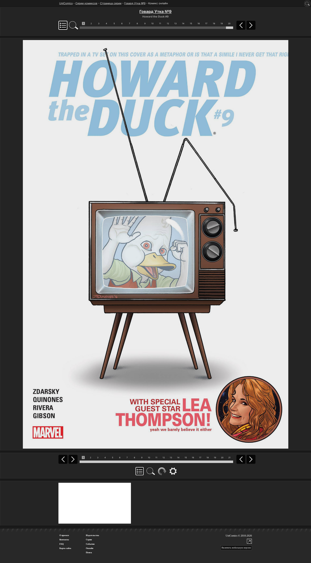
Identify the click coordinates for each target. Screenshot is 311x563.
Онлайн (89, 548)
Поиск (89, 552)
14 (183, 23)
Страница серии (110, 3)
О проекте (64, 535)
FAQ (61, 544)
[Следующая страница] (155, 244)
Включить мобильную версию (236, 547)
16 (199, 23)
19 (222, 23)
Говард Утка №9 (134, 3)
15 (191, 23)
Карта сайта (65, 548)
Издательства (92, 535)
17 (206, 23)
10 (152, 23)
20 (229, 23)
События (90, 544)
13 (175, 23)
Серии (89, 539)
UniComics (66, 3)
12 (168, 23)
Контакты (64, 539)
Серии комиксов (86, 3)
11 (160, 23)
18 (214, 23)
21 (229, 457)
